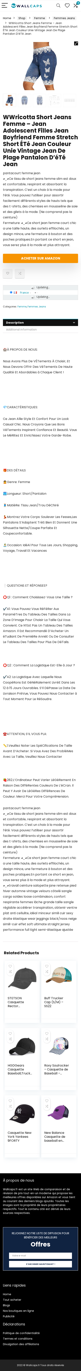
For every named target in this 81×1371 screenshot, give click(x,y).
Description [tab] (15, 323)
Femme (39, 18)
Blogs (6, 1305)
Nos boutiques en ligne (18, 1311)
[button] (76, 43)
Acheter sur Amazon (40, 258)
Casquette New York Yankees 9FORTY (19, 1136)
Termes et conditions (17, 1339)
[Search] (58, 5)
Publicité (9, 1316)
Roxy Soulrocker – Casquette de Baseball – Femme (56, 1071)
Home (7, 18)
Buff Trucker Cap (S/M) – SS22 (53, 1002)
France (24, 292)
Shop (21, 18)
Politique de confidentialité (21, 1333)
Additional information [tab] (21, 330)
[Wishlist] (67, 5)
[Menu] (4, 5)
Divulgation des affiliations (21, 1344)
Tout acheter (12, 1300)
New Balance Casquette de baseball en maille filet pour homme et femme (56, 1142)
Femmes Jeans (64, 18)
